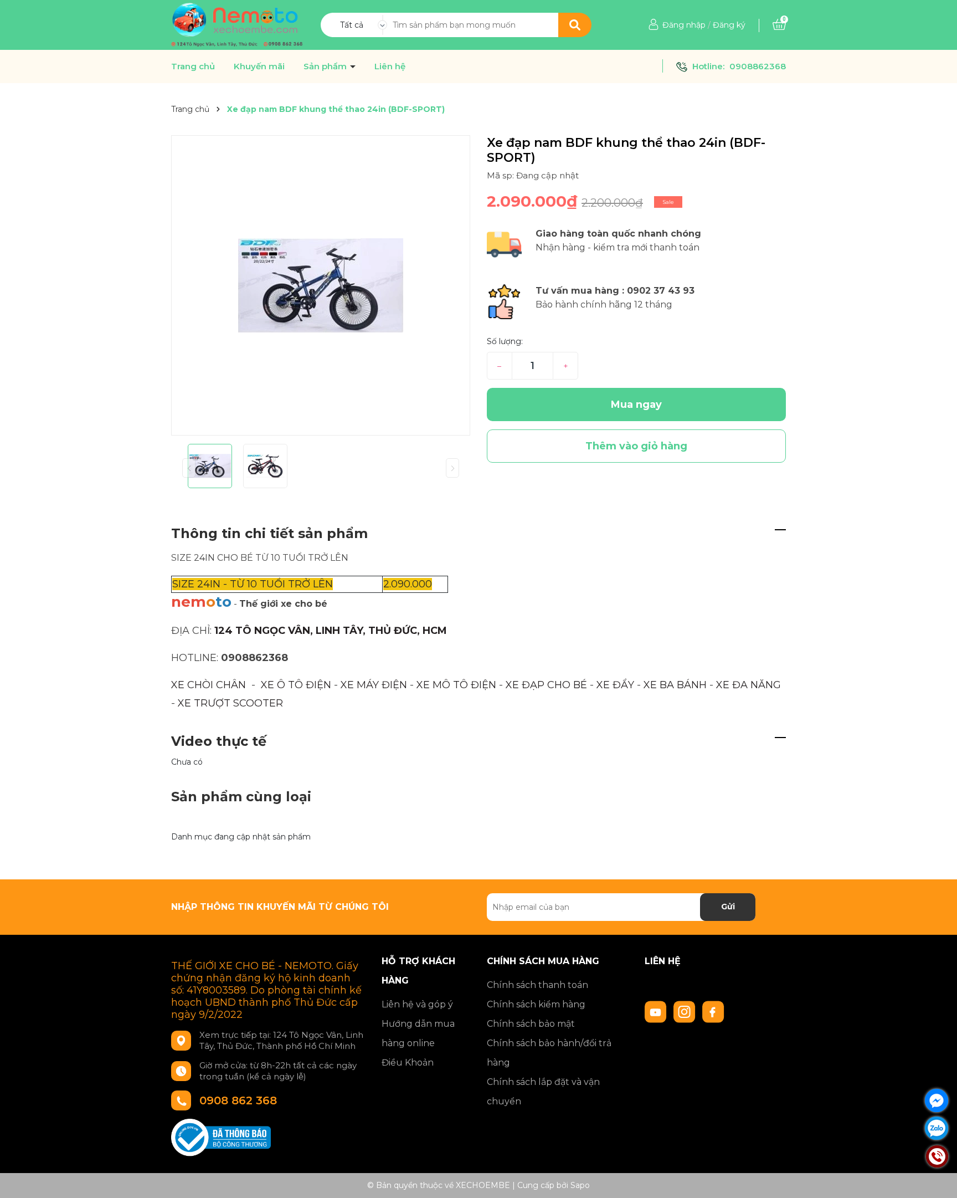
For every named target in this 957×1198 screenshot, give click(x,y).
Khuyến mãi (259, 66)
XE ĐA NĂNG (748, 685)
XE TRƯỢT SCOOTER (230, 703)
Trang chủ (193, 66)
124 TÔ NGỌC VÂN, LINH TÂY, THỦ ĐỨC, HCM (330, 630)
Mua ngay (636, 404)
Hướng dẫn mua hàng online (418, 1033)
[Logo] (237, 24)
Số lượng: (505, 341)
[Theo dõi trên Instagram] (685, 1011)
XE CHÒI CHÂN (208, 685)
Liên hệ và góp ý (417, 1004)
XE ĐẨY (615, 685)
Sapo (580, 1185)
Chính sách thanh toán (537, 985)
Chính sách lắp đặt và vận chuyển (543, 1092)
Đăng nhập (684, 25)
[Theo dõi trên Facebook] (713, 1011)
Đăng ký (729, 25)
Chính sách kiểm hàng (536, 1004)
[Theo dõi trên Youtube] (657, 1011)
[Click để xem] (320, 285)
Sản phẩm (326, 66)
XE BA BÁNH (675, 685)
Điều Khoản (408, 1062)
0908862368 (757, 66)
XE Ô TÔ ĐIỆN (296, 685)
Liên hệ (389, 66)
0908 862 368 (238, 1100)
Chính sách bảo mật (531, 1023)
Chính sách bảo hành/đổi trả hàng (549, 1053)
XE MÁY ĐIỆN (375, 685)
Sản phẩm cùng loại (241, 797)
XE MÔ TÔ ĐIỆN (456, 685)
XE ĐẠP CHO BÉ (546, 685)
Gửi (728, 907)
